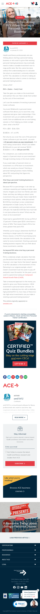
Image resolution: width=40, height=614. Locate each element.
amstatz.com (7, 304)
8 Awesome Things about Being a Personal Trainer (20, 525)
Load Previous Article (19, 538)
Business (20, 17)
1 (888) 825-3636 (20, 584)
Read (19, 417)
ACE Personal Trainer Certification (24, 317)
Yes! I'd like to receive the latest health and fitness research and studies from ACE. (18, 455)
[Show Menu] (3, 3)
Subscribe (19, 463)
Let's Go (19, 364)
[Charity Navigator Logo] (14, 596)
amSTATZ (15, 48)
